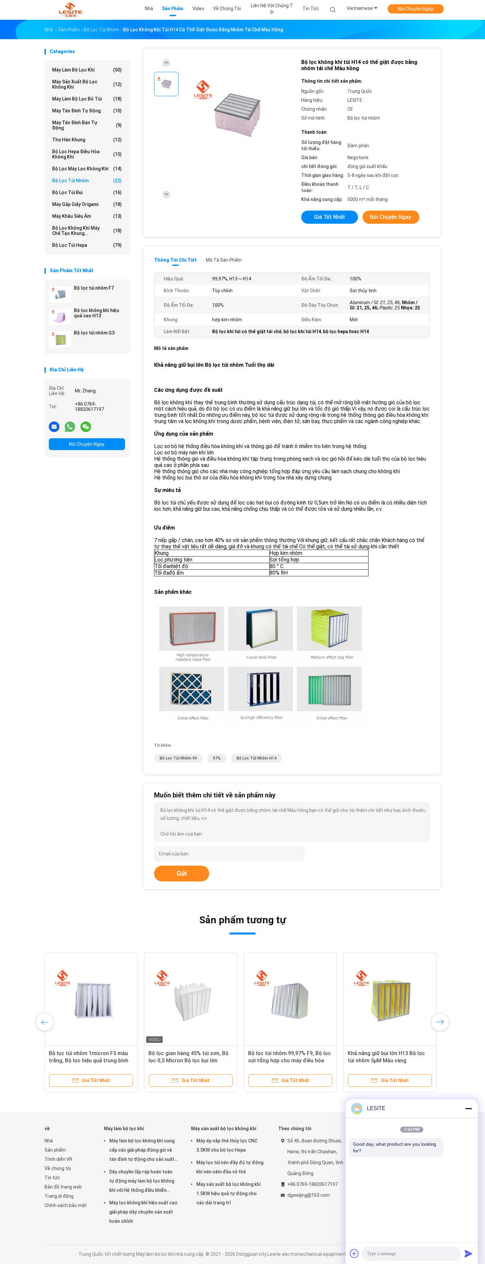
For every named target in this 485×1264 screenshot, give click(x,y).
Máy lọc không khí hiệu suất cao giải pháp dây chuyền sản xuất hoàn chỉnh (143, 1212)
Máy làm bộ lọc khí (87, 69)
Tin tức (52, 1177)
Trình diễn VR (58, 1159)
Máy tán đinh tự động (87, 110)
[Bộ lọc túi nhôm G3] (60, 339)
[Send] (468, 1253)
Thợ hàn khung (87, 139)
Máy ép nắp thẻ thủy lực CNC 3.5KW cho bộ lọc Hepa (226, 1145)
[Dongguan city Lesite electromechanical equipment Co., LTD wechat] (86, 426)
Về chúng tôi (58, 1168)
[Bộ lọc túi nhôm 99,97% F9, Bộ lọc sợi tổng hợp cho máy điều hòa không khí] (200, 998)
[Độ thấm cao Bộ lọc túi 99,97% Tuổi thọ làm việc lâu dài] (407, 998)
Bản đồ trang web (63, 1187)
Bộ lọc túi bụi (87, 192)
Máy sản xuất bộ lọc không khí (87, 84)
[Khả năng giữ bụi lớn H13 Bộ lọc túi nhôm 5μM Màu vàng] (300, 998)
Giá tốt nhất (329, 217)
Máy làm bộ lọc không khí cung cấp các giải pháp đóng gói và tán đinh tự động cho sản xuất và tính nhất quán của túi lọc (142, 1151)
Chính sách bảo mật (66, 1205)
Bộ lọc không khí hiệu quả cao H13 (96, 313)
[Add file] (354, 1253)
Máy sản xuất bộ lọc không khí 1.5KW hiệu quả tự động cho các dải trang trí (228, 1193)
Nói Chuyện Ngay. (416, 9)
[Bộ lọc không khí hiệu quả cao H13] (60, 316)
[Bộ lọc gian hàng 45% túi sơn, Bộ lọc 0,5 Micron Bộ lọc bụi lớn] (100, 998)
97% (217, 758)
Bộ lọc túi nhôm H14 (256, 758)
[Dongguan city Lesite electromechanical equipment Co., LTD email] (54, 426)
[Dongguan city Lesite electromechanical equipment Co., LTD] (70, 10)
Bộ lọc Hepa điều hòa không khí (87, 154)
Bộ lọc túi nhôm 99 (178, 758)
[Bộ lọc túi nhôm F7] (60, 294)
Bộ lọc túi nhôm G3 (94, 332)
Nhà (49, 1140)
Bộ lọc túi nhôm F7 (94, 288)
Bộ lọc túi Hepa (87, 245)
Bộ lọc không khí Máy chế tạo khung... (87, 230)
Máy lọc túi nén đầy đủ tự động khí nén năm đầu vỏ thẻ (229, 1167)
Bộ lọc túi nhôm (87, 180)
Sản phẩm (55, 1150)
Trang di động (59, 1196)
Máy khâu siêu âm (87, 216)
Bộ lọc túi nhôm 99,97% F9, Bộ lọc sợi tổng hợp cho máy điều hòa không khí (199, 1060)
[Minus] (468, 1108)
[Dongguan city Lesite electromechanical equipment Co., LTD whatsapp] (70, 426)
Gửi (182, 873)
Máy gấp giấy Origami (87, 204)
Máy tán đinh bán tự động (87, 125)
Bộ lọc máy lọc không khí (87, 168)
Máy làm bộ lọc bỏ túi (87, 98)
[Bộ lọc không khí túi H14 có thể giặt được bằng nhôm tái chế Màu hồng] (237, 114)
